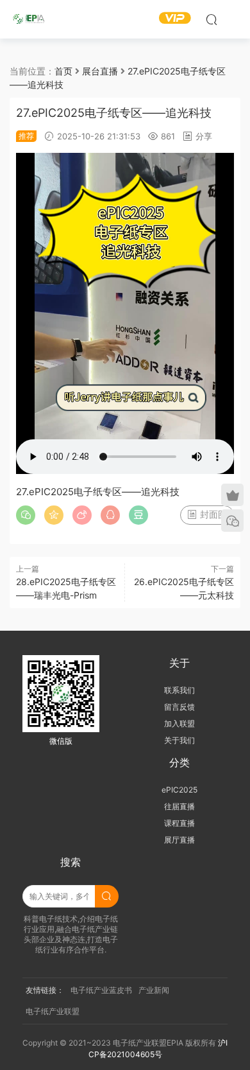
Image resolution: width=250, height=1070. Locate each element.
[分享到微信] (25, 515)
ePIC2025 (179, 789)
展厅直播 (179, 840)
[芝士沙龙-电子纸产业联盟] (29, 19)
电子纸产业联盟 (52, 1011)
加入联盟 (179, 723)
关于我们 (179, 740)
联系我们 (179, 690)
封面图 (212, 514)
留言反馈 (179, 707)
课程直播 (179, 823)
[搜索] (211, 19)
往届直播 (179, 806)
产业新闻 (153, 990)
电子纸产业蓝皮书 (101, 990)
